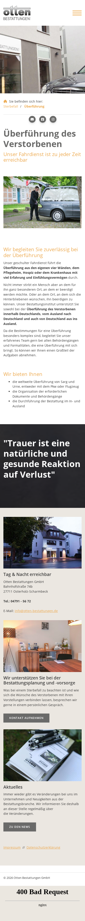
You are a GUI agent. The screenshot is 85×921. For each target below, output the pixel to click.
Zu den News (19, 827)
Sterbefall (10, 106)
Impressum (12, 847)
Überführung (34, 106)
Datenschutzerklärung (43, 847)
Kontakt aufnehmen (26, 718)
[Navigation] (75, 13)
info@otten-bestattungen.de (36, 611)
